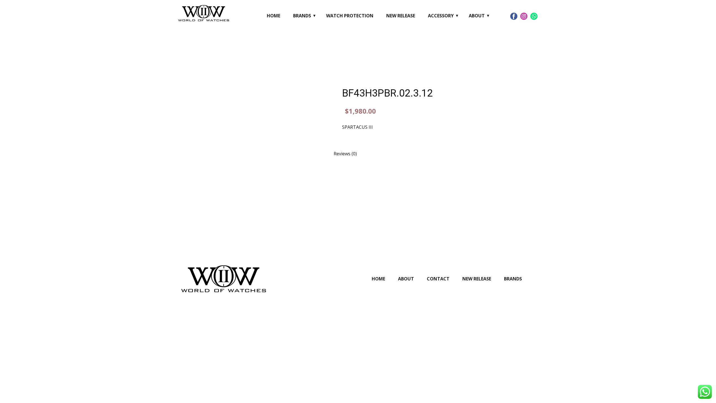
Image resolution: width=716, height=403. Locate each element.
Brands (302, 16)
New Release (400, 16)
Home (273, 16)
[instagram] (523, 16)
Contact (438, 279)
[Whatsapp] (534, 16)
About (477, 16)
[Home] (203, 13)
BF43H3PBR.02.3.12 (387, 93)
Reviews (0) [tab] (345, 154)
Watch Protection (349, 16)
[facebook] (513, 16)
